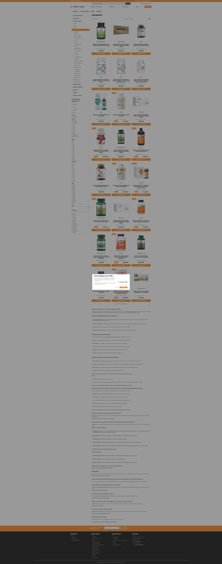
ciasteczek (100, 277)
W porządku (123, 287)
